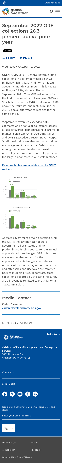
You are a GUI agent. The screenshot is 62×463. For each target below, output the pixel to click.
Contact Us (8, 372)
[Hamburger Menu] (57, 11)
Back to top (52, 334)
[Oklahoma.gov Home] (4, 2)
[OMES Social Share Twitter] (12, 394)
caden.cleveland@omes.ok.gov (21, 308)
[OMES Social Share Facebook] (4, 394)
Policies (35, 442)
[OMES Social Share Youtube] (19, 394)
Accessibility (8, 449)
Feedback (36, 449)
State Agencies (52, 2)
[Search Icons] (51, 11)
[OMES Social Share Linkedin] (35, 394)
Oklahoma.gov (9, 442)
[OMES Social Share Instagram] (27, 394)
